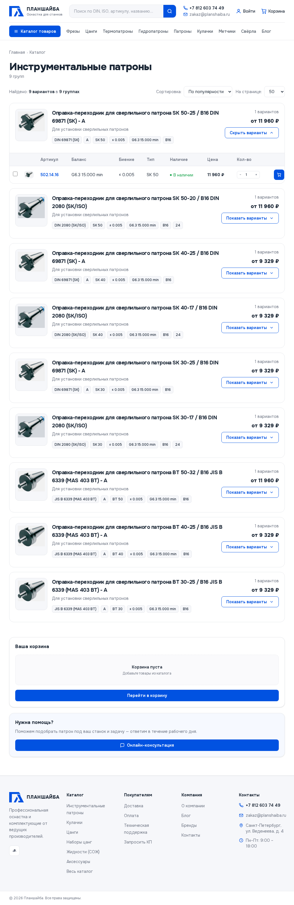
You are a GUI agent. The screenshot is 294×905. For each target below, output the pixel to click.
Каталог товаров (38, 31)
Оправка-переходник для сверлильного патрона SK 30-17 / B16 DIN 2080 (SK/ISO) (134, 421)
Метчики (227, 31)
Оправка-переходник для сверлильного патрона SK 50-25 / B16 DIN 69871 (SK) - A (135, 117)
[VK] (14, 851)
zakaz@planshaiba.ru (209, 14)
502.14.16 (49, 174)
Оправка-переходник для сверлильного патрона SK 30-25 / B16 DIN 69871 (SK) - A (135, 367)
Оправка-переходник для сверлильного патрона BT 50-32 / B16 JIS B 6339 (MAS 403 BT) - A (137, 476)
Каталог (37, 52)
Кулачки (205, 31)
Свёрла (248, 31)
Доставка (133, 805)
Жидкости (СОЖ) (83, 851)
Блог (266, 31)
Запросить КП (138, 842)
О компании (193, 805)
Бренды (189, 825)
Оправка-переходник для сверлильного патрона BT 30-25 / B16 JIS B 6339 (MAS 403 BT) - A (137, 586)
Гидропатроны (153, 31)
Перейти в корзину (147, 695)
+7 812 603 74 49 (206, 8)
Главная (17, 52)
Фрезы (73, 31)
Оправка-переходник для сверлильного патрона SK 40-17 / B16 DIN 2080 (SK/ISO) (134, 312)
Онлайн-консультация (150, 745)
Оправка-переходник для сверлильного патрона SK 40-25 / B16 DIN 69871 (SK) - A (135, 257)
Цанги (91, 31)
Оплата (131, 815)
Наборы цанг (79, 842)
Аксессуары (78, 861)
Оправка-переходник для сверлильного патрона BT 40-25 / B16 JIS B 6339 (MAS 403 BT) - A (137, 531)
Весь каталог (80, 871)
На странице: (249, 91)
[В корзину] (279, 175)
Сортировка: (168, 91)
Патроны (183, 31)
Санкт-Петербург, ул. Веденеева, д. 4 (265, 828)
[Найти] (169, 11)
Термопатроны (118, 31)
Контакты (190, 835)
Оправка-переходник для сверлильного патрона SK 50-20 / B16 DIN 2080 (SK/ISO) (135, 202)
